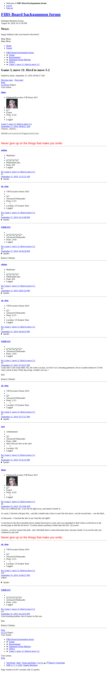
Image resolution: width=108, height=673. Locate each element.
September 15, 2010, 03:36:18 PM (15, 251)
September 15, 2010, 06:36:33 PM (15, 331)
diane (3, 92)
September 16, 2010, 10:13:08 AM (15, 506)
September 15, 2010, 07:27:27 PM (15, 417)
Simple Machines (30, 665)
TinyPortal (10, 663)
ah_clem (4, 186)
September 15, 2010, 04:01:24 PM (15, 291)
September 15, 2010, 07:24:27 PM (15, 365)
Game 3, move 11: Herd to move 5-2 (16, 124)
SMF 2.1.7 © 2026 (14, 665)
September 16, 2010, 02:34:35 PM (15, 614)
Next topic (19, 80)
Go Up (4, 632)
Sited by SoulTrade (57, 663)
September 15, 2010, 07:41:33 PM (15, 460)
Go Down (5, 85)
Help (18, 663)
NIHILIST (6, 227)
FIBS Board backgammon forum (31, 14)
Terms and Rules (29, 663)
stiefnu (4, 150)
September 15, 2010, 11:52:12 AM (15, 176)
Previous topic (7, 80)
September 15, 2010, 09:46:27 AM (15, 126)
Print (3, 82)
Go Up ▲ (41, 663)
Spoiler (6, 179)
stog (3, 426)
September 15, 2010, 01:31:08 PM (15, 217)
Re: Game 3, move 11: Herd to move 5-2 (18, 172)
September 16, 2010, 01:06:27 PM (15, 575)
